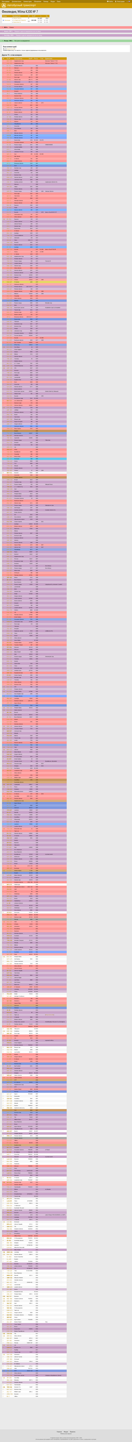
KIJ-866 (9, 796)
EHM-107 (9, 582)
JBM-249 (9, 726)
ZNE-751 (9, 1371)
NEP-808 (9, 954)
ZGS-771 (9, 801)
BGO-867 (9, 766)
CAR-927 (9, 680)
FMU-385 (9, 1108)
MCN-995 (9, 405)
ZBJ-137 (9, 596)
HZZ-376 (9, 1038)
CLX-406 (9, 1222)
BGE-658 (9, 687)
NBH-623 (9, 750)
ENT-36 (9, 147)
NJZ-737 (9, 1296)
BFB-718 (9, 661)
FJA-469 (9, 1168)
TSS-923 (9, 433)
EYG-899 (9, 736)
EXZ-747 (9, 798)
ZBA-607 (9, 482)
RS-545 (9, 247)
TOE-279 (9, 398)
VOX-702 (9, 531)
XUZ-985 (9, 1315)
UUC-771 (9, 515)
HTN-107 (9, 519)
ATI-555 (9, 1122)
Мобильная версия (66, 1433)
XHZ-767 (9, 989)
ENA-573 (9, 1157)
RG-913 (9, 70)
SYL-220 (9, 950)
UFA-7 (8, 226)
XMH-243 (9, 670)
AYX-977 (9, 852)
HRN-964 (9, 138)
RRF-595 (9, 982)
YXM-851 (9, 1313)
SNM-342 (9, 1278)
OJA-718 (9, 389)
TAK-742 (9, 235)
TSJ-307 (9, 445)
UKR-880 (9, 345)
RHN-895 (9, 417)
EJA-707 (9, 573)
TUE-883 (9, 452)
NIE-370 (9, 1196)
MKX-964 (9, 931)
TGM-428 (9, 747)
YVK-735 (9, 1145)
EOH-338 (9, 1331)
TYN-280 (9, 940)
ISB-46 (9, 240)
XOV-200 (9, 1354)
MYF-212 (9, 896)
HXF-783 (9, 673)
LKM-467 (9, 594)
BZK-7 (9, 180)
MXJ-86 (9, 205)
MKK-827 (9, 1220)
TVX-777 (9, 475)
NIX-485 (9, 1026)
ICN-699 (9, 387)
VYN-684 (9, 968)
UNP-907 (9, 410)
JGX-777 (9, 1112)
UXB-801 (9, 568)
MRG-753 (9, 961)
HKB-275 (9, 324)
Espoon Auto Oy (17, 22)
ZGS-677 (9, 824)
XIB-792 (9, 866)
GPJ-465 (9, 1340)
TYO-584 (9, 945)
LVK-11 (9, 98)
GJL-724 (9, 1150)
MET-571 (9, 473)
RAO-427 (9, 259)
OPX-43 (9, 75)
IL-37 (8, 189)
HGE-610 (9, 708)
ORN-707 (9, 589)
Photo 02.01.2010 (50, 1014)
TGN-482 (9, 745)
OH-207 (9, 175)
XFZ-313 (9, 764)
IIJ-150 (9, 803)
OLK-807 (9, 245)
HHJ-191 (9, 296)
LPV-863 (9, 1382)
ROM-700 (9, 633)
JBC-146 (9, 712)
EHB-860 (9, 575)
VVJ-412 (9, 1178)
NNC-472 (9, 1282)
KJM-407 (9, 529)
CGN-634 (9, 789)
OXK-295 (9, 1166)
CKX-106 (9, 1333)
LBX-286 (9, 198)
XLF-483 (9, 1001)
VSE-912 (9, 356)
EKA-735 (9, 610)
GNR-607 (9, 1368)
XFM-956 (9, 677)
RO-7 (8, 1396)
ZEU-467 (9, 629)
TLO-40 (9, 724)
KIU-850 (9, 882)
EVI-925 (9, 1208)
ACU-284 (9, 268)
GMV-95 (9, 191)
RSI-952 (9, 985)
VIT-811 (9, 894)
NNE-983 (9, 1243)
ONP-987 (9, 540)
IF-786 (9, 68)
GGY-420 (9, 1082)
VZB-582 (9, 1308)
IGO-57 (9, 201)
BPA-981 (9, 817)
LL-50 (8, 903)
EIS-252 (9, 833)
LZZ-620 (9, 819)
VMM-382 (10, 429)
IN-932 (9, 73)
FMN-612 (9, 1343)
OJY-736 (9, 1096)
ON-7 (8, 91)
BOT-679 (9, 959)
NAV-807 (9, 731)
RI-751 (9, 66)
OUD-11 (9, 156)
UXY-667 (9, 1075)
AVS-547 (9, 512)
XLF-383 (9, 1015)
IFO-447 (9, 643)
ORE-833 (9, 640)
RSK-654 (9, 1206)
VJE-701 (9, 270)
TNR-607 (9, 373)
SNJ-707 (9, 1303)
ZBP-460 (9, 577)
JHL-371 (9, 933)
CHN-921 (9, 780)
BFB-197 (9, 650)
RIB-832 (9, 694)
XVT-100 (9, 1101)
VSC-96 (9, 89)
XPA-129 (9, 1373)
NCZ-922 (9, 554)
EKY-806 (9, 1182)
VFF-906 (9, 647)
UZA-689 (9, 1320)
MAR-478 (9, 177)
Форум (66, 1432)
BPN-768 (9, 947)
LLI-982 (9, 1054)
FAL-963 (9, 691)
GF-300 (9, 117)
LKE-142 (9, 601)
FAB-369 (9, 612)
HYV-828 (9, 936)
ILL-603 (9, 1259)
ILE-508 (9, 1152)
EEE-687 (9, 570)
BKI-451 (9, 1085)
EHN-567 (9, 380)
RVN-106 (9, 1254)
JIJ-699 (9, 1059)
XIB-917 (9, 905)
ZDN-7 (9, 170)
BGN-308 (9, 719)
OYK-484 (9, 929)
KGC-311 (9, 710)
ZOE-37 (9, 182)
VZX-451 (9, 1194)
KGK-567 (9, 754)
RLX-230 (9, 543)
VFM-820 (9, 684)
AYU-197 (9, 922)
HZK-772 (9, 938)
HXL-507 (9, 503)
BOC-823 (9, 1185)
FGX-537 (9, 1073)
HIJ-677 (9, 812)
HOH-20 (9, 124)
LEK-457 (9, 426)
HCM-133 (9, 107)
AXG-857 (9, 1131)
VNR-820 (9, 494)
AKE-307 (9, 319)
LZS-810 (9, 689)
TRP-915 (9, 438)
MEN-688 (9, 468)
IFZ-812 (9, 675)
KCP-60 (9, 159)
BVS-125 (9, 1217)
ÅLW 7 (8, 1236)
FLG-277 (9, 1019)
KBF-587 (9, 1033)
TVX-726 (9, 477)
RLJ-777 (9, 524)
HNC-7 (9, 161)
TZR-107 (9, 1271)
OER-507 (9, 203)
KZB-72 (9, 231)
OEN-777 (9, 291)
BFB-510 (9, 652)
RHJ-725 (9, 401)
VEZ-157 (9, 1215)
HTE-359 (9, 133)
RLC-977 (9, 342)
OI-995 (9, 80)
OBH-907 (9, 275)
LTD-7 (8, 224)
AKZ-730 (9, 768)
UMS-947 (9, 422)
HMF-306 (9, 1031)
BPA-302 (9, 1238)
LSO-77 (9, 221)
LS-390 (9, 100)
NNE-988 (9, 1299)
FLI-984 (9, 1257)
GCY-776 (9, 733)
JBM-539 (9, 705)
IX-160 (9, 87)
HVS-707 (9, 533)
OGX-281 (9, 861)
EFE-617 (9, 657)
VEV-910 (9, 333)
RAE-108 (9, 256)
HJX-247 (9, 335)
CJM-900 (9, 1110)
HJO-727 (9, 217)
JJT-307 (9, 1089)
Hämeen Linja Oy (17, 18)
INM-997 (9, 1338)
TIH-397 (9, 864)
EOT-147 (9, 1350)
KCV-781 (9, 391)
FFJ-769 (9, 966)
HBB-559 (9, 266)
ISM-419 (9, 1301)
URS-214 (9, 559)
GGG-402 (9, 1029)
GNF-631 (9, 1180)
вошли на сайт (11, 49)
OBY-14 (9, 210)
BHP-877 (9, 549)
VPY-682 (9, 1124)
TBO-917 (9, 261)
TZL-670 (9, 1273)
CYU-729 (9, 1057)
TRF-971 (9, 1005)
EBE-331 (9, 536)
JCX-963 (9, 871)
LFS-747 (9, 696)
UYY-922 (9, 1285)
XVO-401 (9, 1264)
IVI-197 (9, 1066)
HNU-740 (9, 415)
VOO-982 (9, 501)
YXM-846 (9, 1387)
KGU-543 (9, 791)
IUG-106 (9, 1036)
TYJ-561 (9, 910)
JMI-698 (9, 1378)
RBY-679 (9, 884)
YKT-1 (9, 126)
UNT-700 (9, 419)
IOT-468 (9, 1261)
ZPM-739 (9, 1394)
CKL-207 (9, 1322)
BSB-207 (9, 1117)
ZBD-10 (9, 168)
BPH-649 (9, 1231)
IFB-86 (9, 142)
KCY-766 (9, 973)
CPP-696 (9, 1375)
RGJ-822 (9, 794)
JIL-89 (8, 1010)
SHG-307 (9, 1017)
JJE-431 (9, 1240)
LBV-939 (9, 338)
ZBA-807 (9, 591)
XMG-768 (9, 682)
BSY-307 (9, 1171)
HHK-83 (9, 119)
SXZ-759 (9, 1050)
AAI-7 (8, 228)
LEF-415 (9, 752)
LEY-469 (9, 722)
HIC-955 (9, 617)
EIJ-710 (9, 831)
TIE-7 (8, 114)
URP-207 (9, 459)
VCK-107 (9, 282)
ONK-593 (9, 508)
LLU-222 (9, 1159)
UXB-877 (9, 566)
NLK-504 (9, 1161)
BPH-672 (9, 1224)
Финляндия (7, 20)
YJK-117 (9, 1061)
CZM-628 (9, 761)
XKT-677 (9, 605)
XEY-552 (9, 1115)
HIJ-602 (9, 836)
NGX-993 (9, 1080)
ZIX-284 (9, 889)
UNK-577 (9, 424)
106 (4, 219)
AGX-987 (9, 545)
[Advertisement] (66, 1414)
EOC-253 (9, 1329)
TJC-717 (9, 194)
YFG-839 (9, 994)
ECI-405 (9, 847)
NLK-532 (9, 1129)
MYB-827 (9, 901)
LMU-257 (9, 1294)
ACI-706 (9, 1078)
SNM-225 (9, 1287)
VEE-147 (9, 173)
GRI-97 (9, 196)
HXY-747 (9, 859)
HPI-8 (8, 163)
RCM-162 (9, 315)
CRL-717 (9, 1392)
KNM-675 (9, 1310)
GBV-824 (9, 808)
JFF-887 (9, 1040)
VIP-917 (9, 878)
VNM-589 (9, 489)
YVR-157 (9, 1187)
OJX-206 (9, 408)
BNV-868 (9, 636)
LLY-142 (9, 875)
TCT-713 (9, 273)
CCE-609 (9, 826)
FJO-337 (9, 1008)
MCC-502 (9, 370)
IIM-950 (9, 843)
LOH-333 (9, 1175)
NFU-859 (9, 645)
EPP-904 (9, 1359)
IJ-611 (9, 184)
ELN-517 (9, 624)
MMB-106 (9, 1252)
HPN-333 (9, 447)
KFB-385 (9, 638)
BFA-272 (9, 631)
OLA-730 (9, 442)
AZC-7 (9, 140)
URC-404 (9, 456)
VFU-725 (9, 738)
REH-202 (9, 233)
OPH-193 (9, 584)
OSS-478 (9, 663)
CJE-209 (9, 964)
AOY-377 (9, 943)
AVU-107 (9, 496)
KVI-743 (9, 957)
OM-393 (9, 187)
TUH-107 (9, 461)
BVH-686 (9, 1364)
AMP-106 (9, 366)
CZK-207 (9, 987)
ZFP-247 (9, 703)
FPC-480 (9, 1289)
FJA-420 (9, 1140)
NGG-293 (9, 1047)
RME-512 (9, 556)
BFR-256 (9, 526)
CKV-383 (9, 1099)
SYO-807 (9, 810)
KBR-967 (9, 305)
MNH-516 (9, 1352)
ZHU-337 (9, 838)
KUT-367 (9, 1385)
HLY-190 (9, 1164)
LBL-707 (9, 284)
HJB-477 (9, 312)
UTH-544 (9, 505)
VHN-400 (9, 354)
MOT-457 (9, 1389)
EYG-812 (9, 891)
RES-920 (9, 377)
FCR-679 (9, 622)
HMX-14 (9, 128)
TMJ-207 (9, 359)
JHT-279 (9, 1199)
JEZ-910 (9, 701)
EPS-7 (9, 149)
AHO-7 (9, 1154)
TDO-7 (9, 252)
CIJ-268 (9, 1233)
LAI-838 (9, 1064)
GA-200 (9, 103)
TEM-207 (9, 280)
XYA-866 (9, 924)
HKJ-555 (9, 363)
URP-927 (9, 484)
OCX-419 (9, 301)
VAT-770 (9, 254)
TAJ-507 (9, 238)
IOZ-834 (9, 743)
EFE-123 (9, 668)
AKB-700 (9, 331)
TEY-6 (9, 77)
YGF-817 (9, 898)
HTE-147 (9, 298)
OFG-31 (9, 121)
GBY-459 (9, 784)
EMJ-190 (9, 1250)
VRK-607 (9, 384)
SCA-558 (9, 382)
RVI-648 (9, 619)
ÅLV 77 (9, 1119)
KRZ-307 (9, 1306)
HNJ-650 (9, 394)
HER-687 (9, 289)
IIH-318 (9, 717)
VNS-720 (9, 491)
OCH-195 (9, 287)
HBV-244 (9, 277)
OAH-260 (9, 242)
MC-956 (9, 219)
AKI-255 (9, 1147)
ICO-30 (9, 135)
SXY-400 (9, 1210)
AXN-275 (9, 517)
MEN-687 (9, 449)
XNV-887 (9, 1317)
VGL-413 (9, 773)
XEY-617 (9, 1133)
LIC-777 (9, 805)
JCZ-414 (9, 912)
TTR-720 (9, 466)
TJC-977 (9, 294)
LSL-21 (9, 212)
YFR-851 (9, 1043)
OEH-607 (9, 326)
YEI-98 (9, 145)
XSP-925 (9, 1361)
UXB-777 (9, 563)
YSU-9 (9, 214)
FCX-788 (9, 840)
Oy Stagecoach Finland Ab (19, 20)
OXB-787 (9, 1357)
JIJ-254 (9, 1092)
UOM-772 (10, 440)
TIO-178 (9, 829)
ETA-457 (9, 1366)
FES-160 (9, 917)
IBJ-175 (9, 580)
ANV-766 (9, 249)
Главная (59, 1432)
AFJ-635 (9, 498)
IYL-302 (9, 952)
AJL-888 (9, 303)
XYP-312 (9, 978)
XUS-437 (9, 919)
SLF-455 (9, 998)
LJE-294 (9, 412)
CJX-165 (9, 1292)
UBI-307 (9, 771)
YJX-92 (9, 84)
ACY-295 (9, 854)
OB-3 (8, 94)
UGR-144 (9, 777)
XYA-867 (9, 887)
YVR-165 (9, 1213)
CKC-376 (9, 1324)
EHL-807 (9, 608)
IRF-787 (9, 971)
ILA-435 (9, 992)
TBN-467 (9, 263)
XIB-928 (9, 880)
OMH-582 (10, 480)
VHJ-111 (9, 349)
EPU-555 (9, 1268)
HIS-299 (9, 873)
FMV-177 (9, 1136)
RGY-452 (9, 822)
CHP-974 (9, 1203)
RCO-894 (9, 347)
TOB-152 (9, 454)
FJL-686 (9, 980)
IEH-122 (9, 403)
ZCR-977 (9, 626)
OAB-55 (9, 110)
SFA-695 (9, 654)
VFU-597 (9, 698)
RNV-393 (9, 61)
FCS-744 (9, 522)
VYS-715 (9, 1189)
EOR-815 (9, 1347)
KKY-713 (9, 615)
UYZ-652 (9, 1280)
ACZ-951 (9, 775)
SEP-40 (9, 166)
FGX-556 (9, 1052)
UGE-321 (9, 63)
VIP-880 (9, 845)
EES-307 (9, 598)
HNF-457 (9, 1071)
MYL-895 (9, 926)
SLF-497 (9, 996)
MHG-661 (9, 1068)
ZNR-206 (9, 1266)
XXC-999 (9, 1245)
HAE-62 (9, 105)
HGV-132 (9, 782)
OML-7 (9, 131)
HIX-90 (9, 152)
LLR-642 (9, 1247)
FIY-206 (9, 1143)
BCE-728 (9, 561)
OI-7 (8, 96)
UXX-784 (9, 552)
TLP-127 (9, 361)
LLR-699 (9, 1201)
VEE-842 (9, 310)
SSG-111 (9, 815)
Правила (72, 1432)
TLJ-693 (9, 340)
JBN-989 (9, 740)
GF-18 (8, 112)
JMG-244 (9, 1380)
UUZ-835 (9, 1103)
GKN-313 (9, 1226)
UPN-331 (9, 431)
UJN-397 (9, 322)
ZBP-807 (9, 470)
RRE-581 (9, 1045)
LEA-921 (9, 396)
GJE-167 (9, 1094)
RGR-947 (9, 510)
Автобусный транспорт (21, 5)
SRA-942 (9, 1229)
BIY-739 (9, 850)
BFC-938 (9, 666)
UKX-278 (9, 352)
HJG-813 (9, 1012)
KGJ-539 (9, 587)
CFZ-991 (9, 1003)
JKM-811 (9, 1336)
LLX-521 (9, 1173)
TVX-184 (9, 487)
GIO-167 (9, 1106)
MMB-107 (9, 1275)
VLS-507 (9, 435)
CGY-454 (9, 1138)
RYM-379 (9, 915)
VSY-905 (9, 757)
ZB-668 (9, 208)
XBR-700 (9, 308)
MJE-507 (9, 603)
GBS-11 (9, 154)
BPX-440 (9, 975)
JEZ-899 (9, 759)
